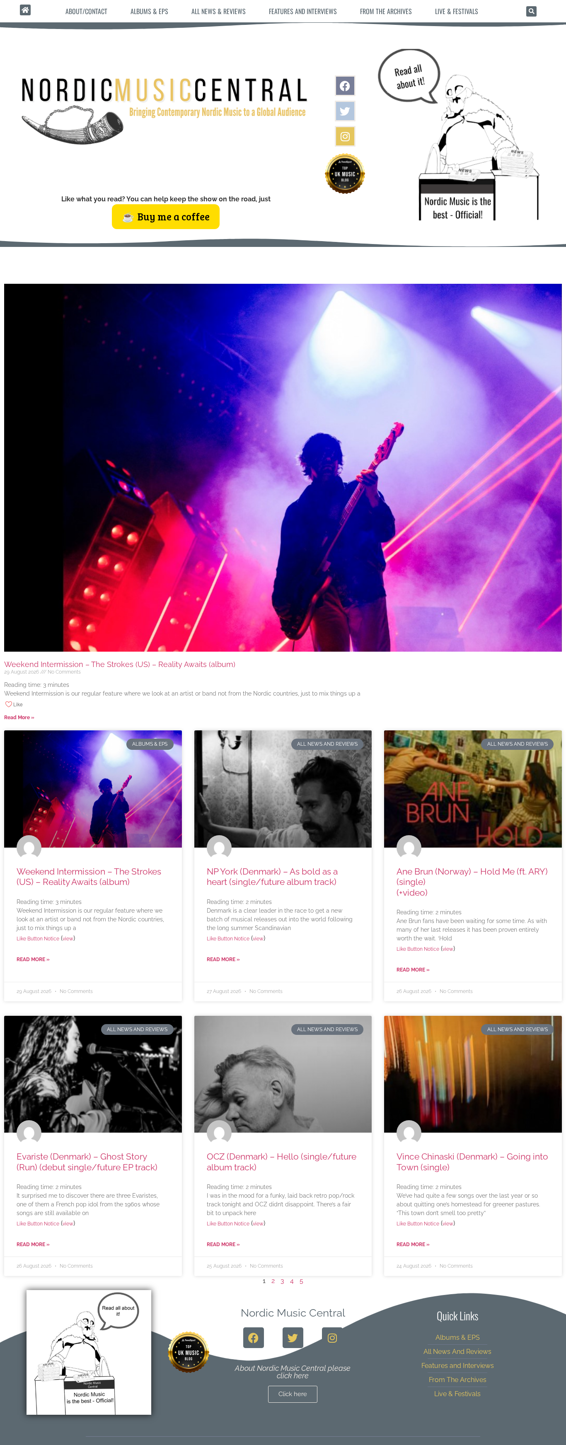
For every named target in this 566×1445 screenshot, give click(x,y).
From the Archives (386, 11)
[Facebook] (345, 85)
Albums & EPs (149, 11)
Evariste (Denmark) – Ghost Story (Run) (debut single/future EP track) (87, 1161)
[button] (531, 11)
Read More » (19, 717)
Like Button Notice (38, 939)
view (68, 939)
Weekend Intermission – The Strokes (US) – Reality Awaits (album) (119, 664)
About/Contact (86, 11)
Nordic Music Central (293, 1313)
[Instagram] (345, 136)
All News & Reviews (218, 11)
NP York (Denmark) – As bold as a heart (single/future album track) (272, 876)
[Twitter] (345, 111)
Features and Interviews (303, 11)
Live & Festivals (456, 11)
